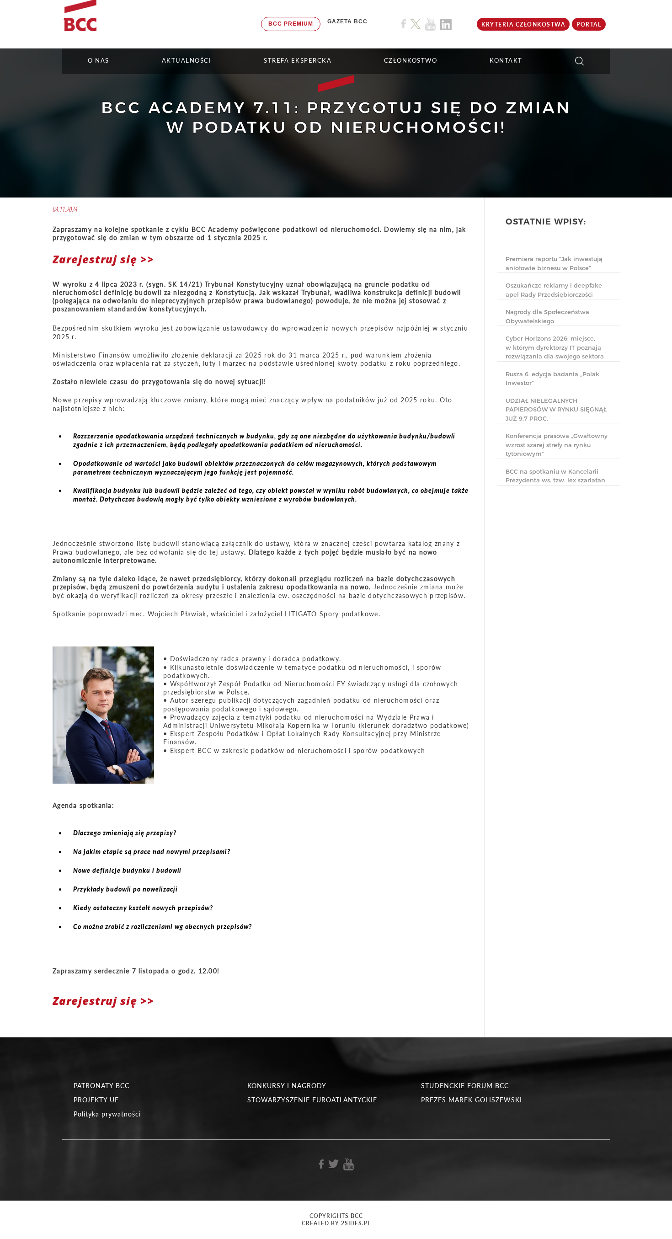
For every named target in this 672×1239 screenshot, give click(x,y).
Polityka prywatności (107, 1114)
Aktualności (187, 60)
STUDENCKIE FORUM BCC (465, 1085)
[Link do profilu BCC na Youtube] (430, 24)
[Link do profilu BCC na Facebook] (403, 24)
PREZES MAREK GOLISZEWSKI (471, 1100)
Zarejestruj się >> (103, 259)
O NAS (98, 60)
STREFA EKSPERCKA (297, 60)
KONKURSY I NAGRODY (286, 1085)
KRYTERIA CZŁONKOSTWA (523, 24)
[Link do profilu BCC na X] (415, 24)
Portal (588, 24)
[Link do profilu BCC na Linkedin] (446, 24)
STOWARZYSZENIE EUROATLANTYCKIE (312, 1100)
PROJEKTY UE (96, 1100)
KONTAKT (506, 60)
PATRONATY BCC (101, 1085)
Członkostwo (410, 60)
